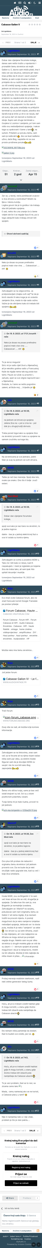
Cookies (27, 1239)
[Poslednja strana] (39, 42)
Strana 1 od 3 (20, 42)
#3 (38, 256)
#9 (38, 499)
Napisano (22, 54)
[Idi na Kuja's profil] (4, 590)
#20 (37, 1024)
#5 (38, 326)
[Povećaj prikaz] (4, 610)
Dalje (33, 42)
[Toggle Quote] (5, 334)
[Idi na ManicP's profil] (4, 825)
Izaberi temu (15, 1236)
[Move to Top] (38, 1244)
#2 (38, 189)
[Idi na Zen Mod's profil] (4, 498)
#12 (37, 666)
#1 (38, 54)
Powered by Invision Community (21, 1244)
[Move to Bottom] (33, 1244)
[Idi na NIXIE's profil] (4, 469)
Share (11, 1198)
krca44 (32, 333)
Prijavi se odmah (21, 1183)
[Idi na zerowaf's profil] (4, 188)
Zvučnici (20, 34)
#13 (37, 704)
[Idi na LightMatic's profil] (4, 52)
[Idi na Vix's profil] (4, 1048)
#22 (37, 1111)
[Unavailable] (13, 147)
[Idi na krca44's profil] (4, 255)
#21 (37, 1050)
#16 (37, 826)
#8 (38, 471)
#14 (37, 746)
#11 (37, 591)
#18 (37, 972)
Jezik (5, 1236)
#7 (38, 450)
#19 (37, 997)
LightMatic (7, 31)
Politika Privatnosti (30, 1236)
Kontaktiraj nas (17, 1239)
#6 (38, 403)
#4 (38, 285)
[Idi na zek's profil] (4, 402)
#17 (37, 890)
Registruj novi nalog (21, 1167)
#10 (37, 553)
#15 (37, 784)
